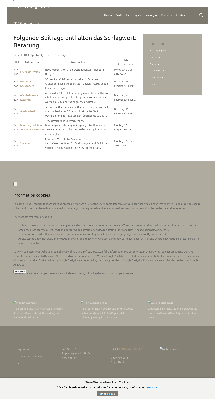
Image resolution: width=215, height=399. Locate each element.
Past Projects (157, 78)
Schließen (20, 271)
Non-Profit (156, 57)
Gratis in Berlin (28, 111)
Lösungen (151, 15)
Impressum (24, 350)
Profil (119, 15)
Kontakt (181, 15)
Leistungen (133, 15)
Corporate (155, 64)
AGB (20, 363)
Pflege (153, 84)
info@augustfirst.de (130, 348)
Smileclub (25, 143)
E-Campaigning (158, 51)
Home (108, 15)
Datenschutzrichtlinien (30, 357)
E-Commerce (157, 71)
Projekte (167, 15)
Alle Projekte (157, 44)
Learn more (152, 387)
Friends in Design (30, 71)
